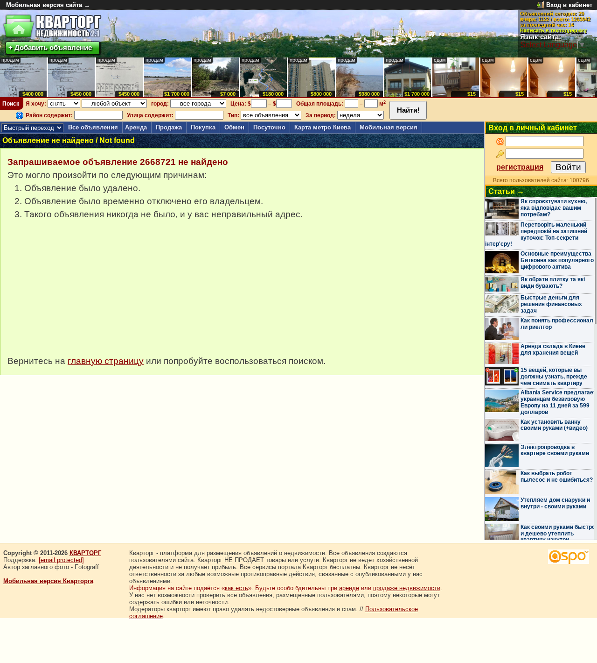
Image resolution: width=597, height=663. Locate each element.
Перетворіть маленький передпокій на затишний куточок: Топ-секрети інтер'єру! (536, 234)
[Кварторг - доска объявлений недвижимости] (52, 26)
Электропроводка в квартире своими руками (555, 450)
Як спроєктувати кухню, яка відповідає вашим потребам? (554, 208)
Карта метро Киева (322, 127)
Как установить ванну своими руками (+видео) (554, 425)
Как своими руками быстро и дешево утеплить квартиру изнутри (558, 533)
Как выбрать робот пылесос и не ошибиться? (557, 476)
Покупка (203, 127)
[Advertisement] (77, 292)
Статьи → (506, 191)
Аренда (136, 127)
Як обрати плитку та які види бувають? (553, 282)
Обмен (234, 127)
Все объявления (93, 127)
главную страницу (106, 361)
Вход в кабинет (569, 4)
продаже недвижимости (406, 588)
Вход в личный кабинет (532, 128)
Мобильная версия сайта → (48, 4)
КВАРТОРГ (85, 552)
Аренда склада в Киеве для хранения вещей (553, 349)
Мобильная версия (388, 127)
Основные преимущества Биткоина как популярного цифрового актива (557, 260)
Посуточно (269, 127)
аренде (349, 588)
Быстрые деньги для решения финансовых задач (551, 304)
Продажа (169, 127)
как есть (236, 588)
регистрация (519, 167)
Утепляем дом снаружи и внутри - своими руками (555, 503)
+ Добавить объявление (50, 47)
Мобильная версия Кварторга (48, 581)
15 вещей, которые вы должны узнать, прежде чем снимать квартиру (554, 376)
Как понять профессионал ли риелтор (557, 323)
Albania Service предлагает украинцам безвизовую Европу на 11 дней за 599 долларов (558, 402)
